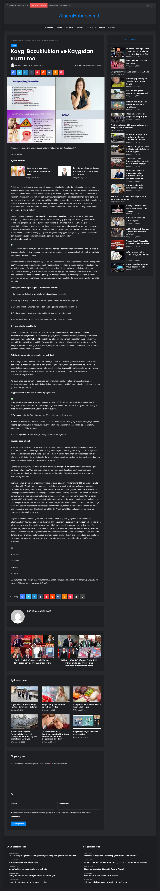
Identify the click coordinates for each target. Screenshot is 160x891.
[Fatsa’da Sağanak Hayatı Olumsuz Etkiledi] (117, 94)
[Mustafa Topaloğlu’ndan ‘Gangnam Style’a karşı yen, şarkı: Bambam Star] (117, 52)
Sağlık (80, 28)
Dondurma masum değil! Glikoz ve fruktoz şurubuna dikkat (38, 171)
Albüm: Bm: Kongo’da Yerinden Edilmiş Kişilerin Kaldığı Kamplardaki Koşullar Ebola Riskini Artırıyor (24, 735)
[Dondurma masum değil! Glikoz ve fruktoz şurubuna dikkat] (18, 171)
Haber (59, 28)
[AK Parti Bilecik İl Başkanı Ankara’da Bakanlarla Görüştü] (117, 232)
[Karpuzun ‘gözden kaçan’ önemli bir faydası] (56, 694)
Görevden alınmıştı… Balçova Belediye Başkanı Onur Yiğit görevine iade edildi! (135, 174)
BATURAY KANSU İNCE (23, 65)
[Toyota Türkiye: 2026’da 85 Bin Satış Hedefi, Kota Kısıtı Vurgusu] (117, 150)
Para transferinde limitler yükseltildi (134, 186)
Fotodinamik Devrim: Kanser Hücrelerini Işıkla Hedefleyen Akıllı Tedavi (86, 171)
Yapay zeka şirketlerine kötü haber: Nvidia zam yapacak (137, 208)
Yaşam (102, 28)
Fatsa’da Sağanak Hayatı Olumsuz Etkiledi (137, 92)
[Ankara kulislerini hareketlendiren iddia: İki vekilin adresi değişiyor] (117, 162)
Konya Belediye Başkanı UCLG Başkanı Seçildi (137, 265)
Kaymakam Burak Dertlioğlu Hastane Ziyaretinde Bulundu (24, 705)
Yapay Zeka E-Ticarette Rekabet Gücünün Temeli (137, 242)
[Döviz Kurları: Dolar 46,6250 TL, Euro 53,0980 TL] (117, 255)
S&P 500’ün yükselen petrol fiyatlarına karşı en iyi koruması (128, 197)
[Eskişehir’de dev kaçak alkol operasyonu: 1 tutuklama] (117, 105)
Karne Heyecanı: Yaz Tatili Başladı (135, 219)
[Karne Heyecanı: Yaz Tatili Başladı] (117, 221)
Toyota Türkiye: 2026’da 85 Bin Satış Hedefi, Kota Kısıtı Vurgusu (137, 149)
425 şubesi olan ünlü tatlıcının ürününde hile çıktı (87, 705)
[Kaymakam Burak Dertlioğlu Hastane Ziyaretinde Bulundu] (24, 694)
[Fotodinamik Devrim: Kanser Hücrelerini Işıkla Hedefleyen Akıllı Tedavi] (64, 171)
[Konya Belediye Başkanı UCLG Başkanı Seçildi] (117, 267)
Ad (12, 794)
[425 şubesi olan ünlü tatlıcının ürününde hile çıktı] (87, 694)
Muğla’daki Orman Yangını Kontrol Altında (64, 5)
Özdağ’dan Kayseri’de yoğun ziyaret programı (137, 115)
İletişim (111, 28)
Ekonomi (70, 28)
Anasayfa (49, 28)
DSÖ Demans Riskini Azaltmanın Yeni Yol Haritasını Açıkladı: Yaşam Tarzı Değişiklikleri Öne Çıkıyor (55, 735)
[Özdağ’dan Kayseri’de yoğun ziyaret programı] (117, 117)
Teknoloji (91, 28)
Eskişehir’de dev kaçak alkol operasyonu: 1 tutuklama (136, 104)
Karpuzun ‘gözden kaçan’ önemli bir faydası (53, 705)
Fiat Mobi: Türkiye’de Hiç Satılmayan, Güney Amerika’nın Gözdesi (137, 137)
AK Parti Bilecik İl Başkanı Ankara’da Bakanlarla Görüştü (137, 232)
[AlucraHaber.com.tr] (80, 16)
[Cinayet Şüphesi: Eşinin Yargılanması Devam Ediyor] (117, 82)
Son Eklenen (130, 39)
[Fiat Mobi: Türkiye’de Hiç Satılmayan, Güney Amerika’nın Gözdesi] (117, 138)
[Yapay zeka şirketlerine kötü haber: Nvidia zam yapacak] (117, 209)
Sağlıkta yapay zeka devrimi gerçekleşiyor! (86, 732)
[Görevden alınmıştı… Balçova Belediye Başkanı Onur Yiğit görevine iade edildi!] (117, 174)
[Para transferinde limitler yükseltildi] (117, 188)
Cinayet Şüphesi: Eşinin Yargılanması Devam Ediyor (136, 81)
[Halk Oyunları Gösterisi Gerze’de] (117, 64)
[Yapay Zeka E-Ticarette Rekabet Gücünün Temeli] (117, 244)
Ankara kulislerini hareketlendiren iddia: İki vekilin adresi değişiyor (137, 161)
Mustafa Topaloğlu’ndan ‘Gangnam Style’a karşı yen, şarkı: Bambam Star (137, 51)
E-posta (14, 803)
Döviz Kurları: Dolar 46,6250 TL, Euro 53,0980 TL (137, 255)
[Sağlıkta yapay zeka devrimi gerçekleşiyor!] (87, 721)
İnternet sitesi (63, 803)
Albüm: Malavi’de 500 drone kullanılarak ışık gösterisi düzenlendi (129, 126)
